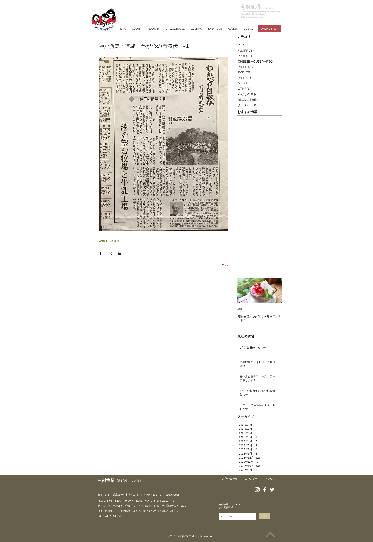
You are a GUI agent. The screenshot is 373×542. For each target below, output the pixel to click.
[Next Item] (275, 290)
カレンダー (252, 478)
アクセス (270, 478)
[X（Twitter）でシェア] (110, 253)
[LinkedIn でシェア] (119, 253)
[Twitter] (272, 489)
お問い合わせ (229, 478)
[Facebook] (264, 489)
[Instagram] (257, 489)
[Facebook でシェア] (100, 253)
